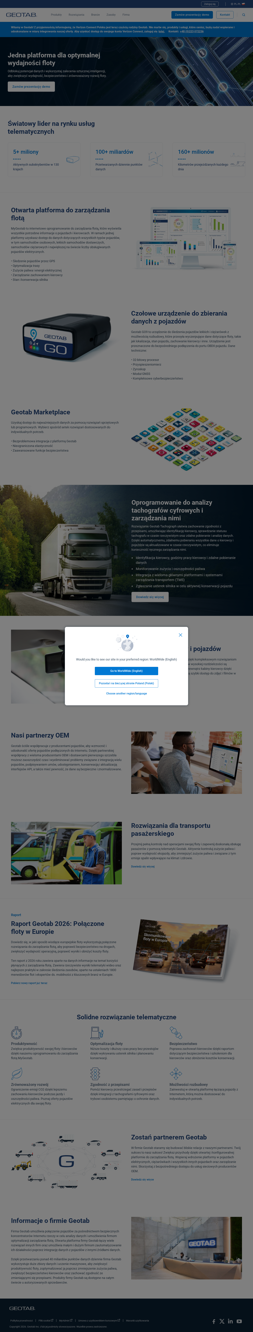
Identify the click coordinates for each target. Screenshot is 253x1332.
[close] (180, 635)
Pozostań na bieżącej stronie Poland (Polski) (126, 683)
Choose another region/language (126, 693)
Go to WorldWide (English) (126, 671)
